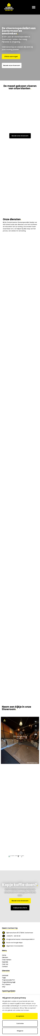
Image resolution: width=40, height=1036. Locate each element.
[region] (20, 1015)
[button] (33, 7)
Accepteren (20, 1016)
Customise (20, 1023)
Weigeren (20, 1031)
